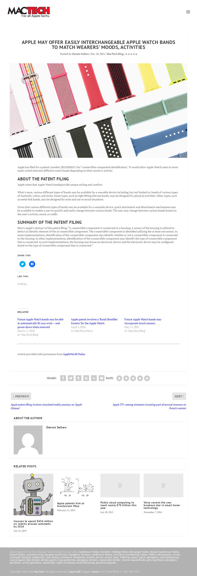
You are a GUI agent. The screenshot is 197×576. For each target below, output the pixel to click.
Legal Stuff (74, 571)
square (134, 557)
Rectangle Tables (139, 552)
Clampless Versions (79, 554)
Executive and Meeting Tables (131, 554)
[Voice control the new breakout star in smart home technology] (163, 485)
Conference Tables (88, 552)
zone (116, 557)
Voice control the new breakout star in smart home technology (162, 505)
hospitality (79, 557)
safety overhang (66, 562)
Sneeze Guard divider (134, 560)
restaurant (66, 557)
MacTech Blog (115, 54)
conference (38, 557)
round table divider (110, 560)
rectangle (15, 557)
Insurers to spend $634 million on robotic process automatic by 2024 (33, 523)
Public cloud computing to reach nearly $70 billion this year (118, 505)
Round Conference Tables (164, 552)
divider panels (49, 560)
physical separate (106, 562)
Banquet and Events (56, 554)
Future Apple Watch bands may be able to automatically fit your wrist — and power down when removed (40, 323)
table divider (33, 560)
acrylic (176, 554)
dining (55, 557)
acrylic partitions (31, 562)
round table (49, 562)
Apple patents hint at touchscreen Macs (70, 505)
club (48, 557)
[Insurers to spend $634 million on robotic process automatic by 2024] (33, 495)
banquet (26, 557)
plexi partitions (155, 560)
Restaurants (165, 554)
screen (108, 557)
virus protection (67, 560)
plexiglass (152, 557)
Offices (153, 554)
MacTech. (39, 571)
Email (95, 571)
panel (142, 557)
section (90, 557)
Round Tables (17, 554)
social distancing (169, 557)
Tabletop (125, 557)
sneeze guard (17, 560)
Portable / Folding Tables (115, 552)
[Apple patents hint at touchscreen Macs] (77, 486)
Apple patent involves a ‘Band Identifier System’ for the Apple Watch (94, 321)
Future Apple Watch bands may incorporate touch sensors (142, 321)
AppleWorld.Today (74, 354)
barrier (99, 557)
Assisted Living (34, 554)
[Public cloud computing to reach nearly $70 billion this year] (120, 485)
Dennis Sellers (80, 54)
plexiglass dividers (87, 560)
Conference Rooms (102, 554)
